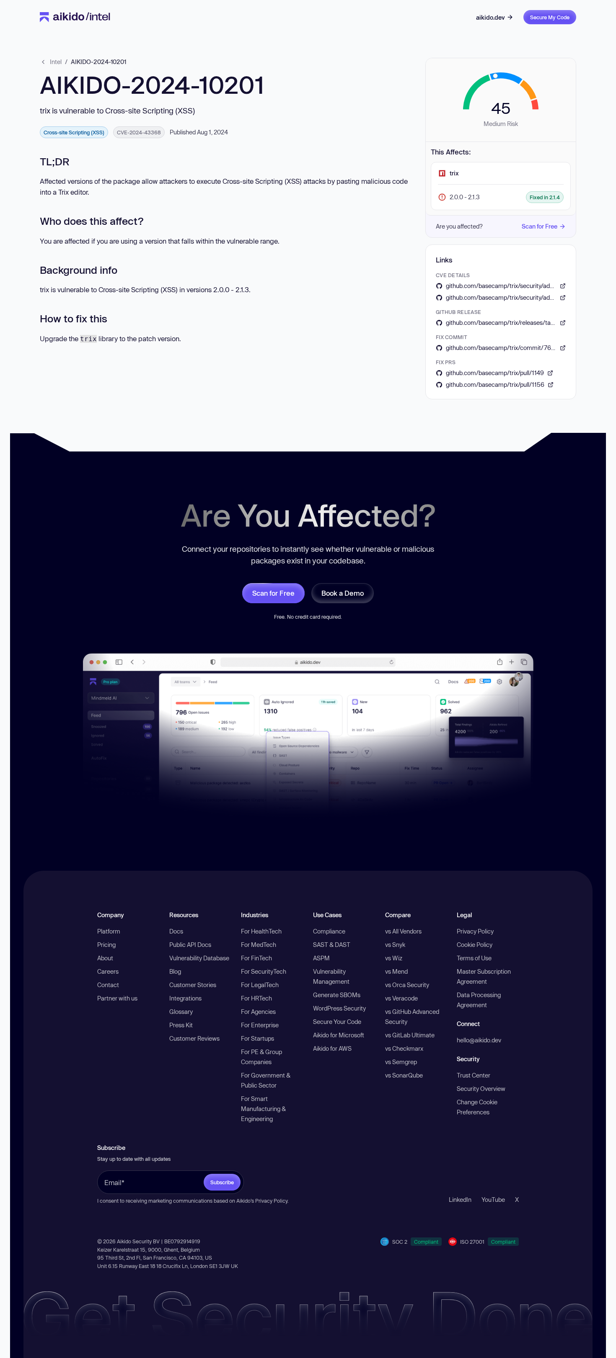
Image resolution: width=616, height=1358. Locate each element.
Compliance (329, 931)
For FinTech (256, 958)
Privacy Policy (475, 931)
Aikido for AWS (332, 1048)
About (105, 958)
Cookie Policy (474, 944)
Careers (108, 971)
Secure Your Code (337, 1021)
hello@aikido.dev (479, 1040)
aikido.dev (490, 17)
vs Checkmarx (404, 1048)
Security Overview (481, 1088)
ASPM (321, 958)
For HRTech (256, 998)
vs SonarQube (404, 1075)
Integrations (185, 998)
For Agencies (258, 1011)
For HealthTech (261, 931)
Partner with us (117, 998)
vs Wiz (393, 958)
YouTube (493, 1199)
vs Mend (396, 971)
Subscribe (222, 1182)
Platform (108, 931)
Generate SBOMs (336, 994)
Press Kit (181, 1025)
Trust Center (473, 1075)
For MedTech (258, 944)
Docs (176, 931)
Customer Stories (192, 984)
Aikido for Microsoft (338, 1035)
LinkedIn (460, 1199)
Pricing (106, 944)
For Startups (257, 1038)
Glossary (181, 1011)
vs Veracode (401, 998)
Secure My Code (549, 17)
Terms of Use (474, 958)
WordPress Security (339, 1008)
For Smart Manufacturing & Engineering (263, 1108)
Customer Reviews (194, 1038)
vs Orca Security (407, 984)
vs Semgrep (401, 1061)
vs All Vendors (403, 931)
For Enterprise (260, 1025)
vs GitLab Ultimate (410, 1035)
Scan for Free (539, 226)
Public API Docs (190, 944)
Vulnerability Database (199, 958)
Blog (175, 971)
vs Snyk (395, 944)
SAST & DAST (331, 944)
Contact (108, 984)
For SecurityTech (263, 971)
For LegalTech (260, 984)
